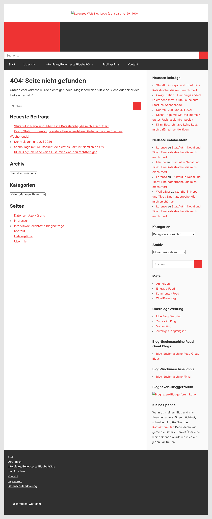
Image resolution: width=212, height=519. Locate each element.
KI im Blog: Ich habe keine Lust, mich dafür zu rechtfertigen (55, 152)
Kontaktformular (162, 427)
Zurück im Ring (166, 321)
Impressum (21, 220)
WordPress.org (166, 298)
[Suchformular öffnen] (32, 37)
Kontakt (133, 64)
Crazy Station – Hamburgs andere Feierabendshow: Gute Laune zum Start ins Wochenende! (176, 100)
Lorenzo (161, 147)
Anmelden (163, 283)
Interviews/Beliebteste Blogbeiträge (69, 64)
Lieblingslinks (110, 64)
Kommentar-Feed (167, 293)
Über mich (30, 64)
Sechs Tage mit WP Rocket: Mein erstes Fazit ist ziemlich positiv (59, 147)
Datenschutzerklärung (29, 215)
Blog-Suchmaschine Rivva (173, 376)
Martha (161, 162)
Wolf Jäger (163, 191)
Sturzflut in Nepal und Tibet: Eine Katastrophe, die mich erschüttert (61, 126)
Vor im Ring (163, 326)
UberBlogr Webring (168, 316)
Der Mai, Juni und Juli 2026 (33, 141)
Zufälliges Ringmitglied (171, 331)
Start (11, 64)
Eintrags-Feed (165, 288)
